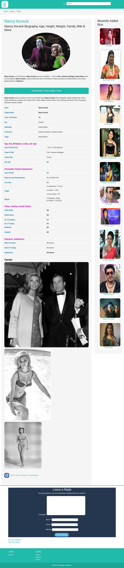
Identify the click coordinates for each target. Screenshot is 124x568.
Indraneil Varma (108, 294)
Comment (42, 515)
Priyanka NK (108, 347)
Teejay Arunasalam (108, 319)
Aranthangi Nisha (108, 80)
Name (48, 520)
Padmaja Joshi (109, 226)
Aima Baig (108, 46)
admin (12, 475)
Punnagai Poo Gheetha (108, 182)
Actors (6, 11)
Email (48, 524)
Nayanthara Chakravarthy (108, 158)
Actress (12, 11)
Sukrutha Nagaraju (108, 260)
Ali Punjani (108, 204)
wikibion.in (68, 565)
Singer (19, 11)
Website (48, 529)
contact (10, 555)
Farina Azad (108, 124)
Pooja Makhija (108, 101)
